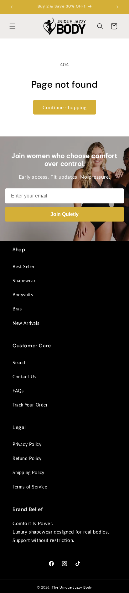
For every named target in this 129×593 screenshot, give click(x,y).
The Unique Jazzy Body (72, 587)
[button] (12, 26)
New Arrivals (26, 323)
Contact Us (24, 376)
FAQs (18, 390)
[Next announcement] (117, 7)
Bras (17, 308)
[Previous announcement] (11, 7)
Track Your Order (30, 404)
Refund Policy (27, 458)
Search (20, 362)
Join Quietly (64, 214)
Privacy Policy (27, 444)
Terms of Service (30, 486)
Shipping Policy (28, 472)
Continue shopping (65, 107)
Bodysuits (23, 294)
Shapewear (24, 280)
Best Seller (24, 266)
